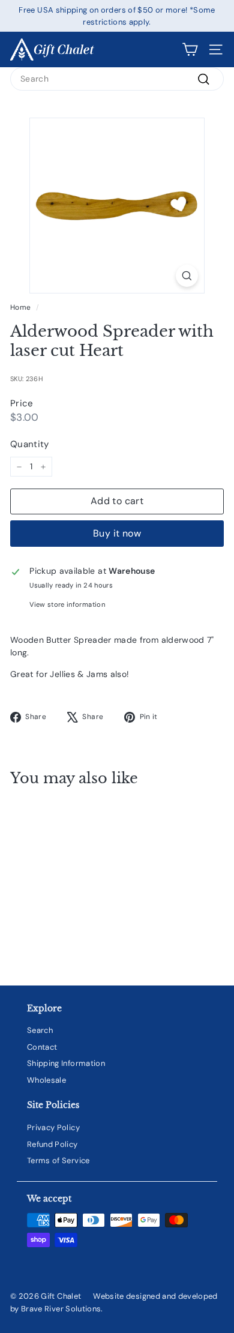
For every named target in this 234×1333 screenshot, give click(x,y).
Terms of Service (58, 1160)
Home (20, 307)
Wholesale (46, 1080)
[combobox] (117, 79)
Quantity (29, 444)
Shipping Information (66, 1063)
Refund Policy (52, 1144)
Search (40, 1030)
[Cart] (190, 49)
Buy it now (117, 533)
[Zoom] (187, 276)
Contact (42, 1047)
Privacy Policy (53, 1127)
